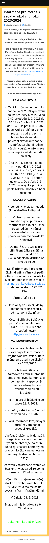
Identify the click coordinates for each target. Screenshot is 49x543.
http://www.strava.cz (24, 74)
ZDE (38, 522)
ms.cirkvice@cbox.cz (33, 71)
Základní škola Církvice (25, 540)
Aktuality (24, 531)
